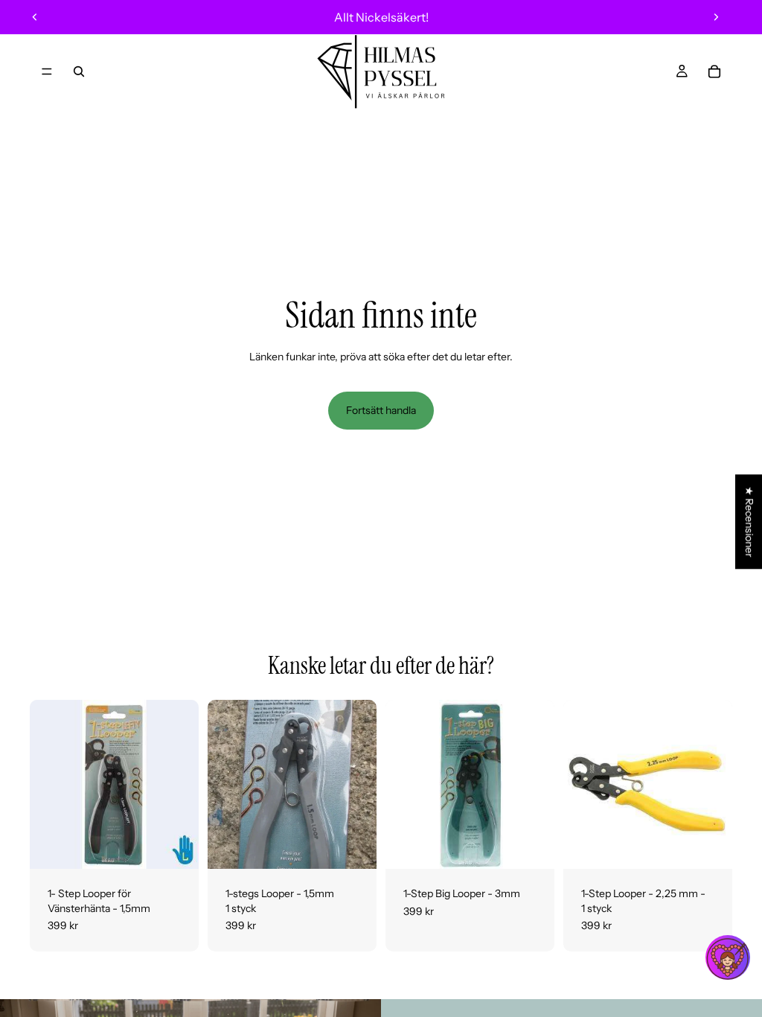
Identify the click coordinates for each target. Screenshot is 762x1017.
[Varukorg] (714, 71)
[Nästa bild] (715, 17)
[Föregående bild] (35, 17)
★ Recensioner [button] (749, 521)
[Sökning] (79, 71)
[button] (727, 957)
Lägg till (188, 845)
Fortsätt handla (381, 410)
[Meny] (47, 71)
